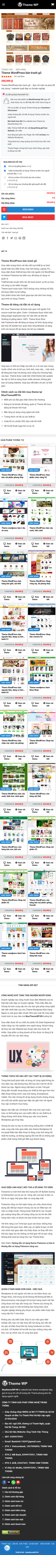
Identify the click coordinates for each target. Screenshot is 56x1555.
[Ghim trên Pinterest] (19, 238)
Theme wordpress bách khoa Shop (40, 688)
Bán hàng (21, 69)
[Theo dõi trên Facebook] (4, 1482)
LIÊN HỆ (15, 1544)
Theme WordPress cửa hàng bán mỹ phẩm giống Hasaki (41, 902)
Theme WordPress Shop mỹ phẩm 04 (42, 742)
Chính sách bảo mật (14, 1519)
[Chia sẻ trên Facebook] (7, 238)
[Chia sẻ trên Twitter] (11, 238)
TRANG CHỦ (6, 1544)
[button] (3, 4)
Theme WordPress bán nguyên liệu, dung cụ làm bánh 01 (12, 636)
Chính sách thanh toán (15, 1524)
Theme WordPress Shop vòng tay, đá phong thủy (40, 582)
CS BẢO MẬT (34, 1544)
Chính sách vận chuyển (15, 1515)
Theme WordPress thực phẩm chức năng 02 (40, 476)
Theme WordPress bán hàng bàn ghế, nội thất (11, 582)
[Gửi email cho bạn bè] (15, 238)
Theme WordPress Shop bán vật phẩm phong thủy (12, 476)
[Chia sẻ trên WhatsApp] (3, 238)
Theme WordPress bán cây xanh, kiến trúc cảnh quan (13, 795)
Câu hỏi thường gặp (14, 1492)
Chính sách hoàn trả (14, 1501)
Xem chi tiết (21, 491)
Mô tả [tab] (4, 251)
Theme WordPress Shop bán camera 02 (40, 635)
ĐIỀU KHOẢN (45, 1544)
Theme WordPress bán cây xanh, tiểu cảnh (41, 529)
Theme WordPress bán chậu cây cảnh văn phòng (13, 742)
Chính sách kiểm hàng (15, 1510)
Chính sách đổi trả (13, 1506)
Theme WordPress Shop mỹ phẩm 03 (42, 848)
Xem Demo (7, 491)
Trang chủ (7, 69)
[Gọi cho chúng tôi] (13, 1482)
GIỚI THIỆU (23, 1544)
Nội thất (20, 228)
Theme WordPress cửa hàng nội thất (39, 795)
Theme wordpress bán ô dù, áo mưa (13, 529)
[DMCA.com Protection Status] (11, 1532)
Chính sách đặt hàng (14, 1496)
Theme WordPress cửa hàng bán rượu (39, 954)
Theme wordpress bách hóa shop (13, 954)
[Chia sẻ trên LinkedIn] (24, 238)
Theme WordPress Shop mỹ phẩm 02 (14, 901)
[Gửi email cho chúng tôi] (9, 1482)
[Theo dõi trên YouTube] (18, 1482)
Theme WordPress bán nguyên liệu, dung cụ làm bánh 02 (12, 690)
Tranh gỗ (14, 232)
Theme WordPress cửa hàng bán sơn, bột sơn (11, 848)
